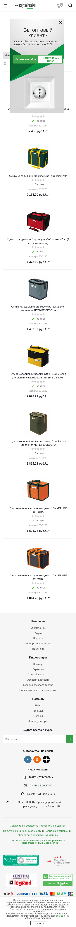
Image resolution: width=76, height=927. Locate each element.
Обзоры (38, 715)
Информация (38, 657)
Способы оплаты (38, 674)
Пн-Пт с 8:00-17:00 (41, 785)
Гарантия (38, 669)
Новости (38, 638)
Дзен (46, 759)
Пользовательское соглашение (38, 690)
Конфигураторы (38, 721)
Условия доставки (38, 679)
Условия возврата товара (38, 684)
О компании (38, 627)
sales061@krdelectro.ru (41, 793)
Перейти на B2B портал (50, 59)
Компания (38, 621)
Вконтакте (28, 759)
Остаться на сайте (25, 59)
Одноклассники (37, 759)
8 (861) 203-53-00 (40, 777)
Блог (38, 705)
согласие (60, 916)
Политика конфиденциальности (22, 830)
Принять (39, 923)
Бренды (38, 710)
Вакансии (38, 648)
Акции (38, 633)
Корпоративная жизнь (38, 643)
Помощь (38, 664)
